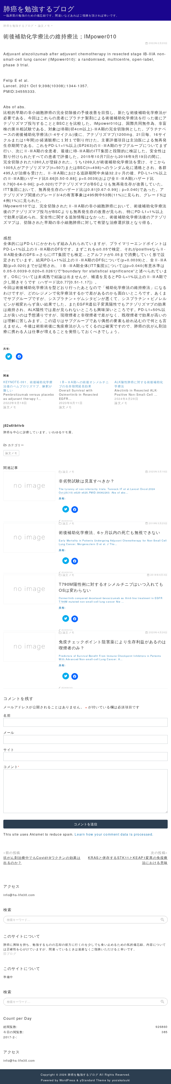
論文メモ (11, 453)
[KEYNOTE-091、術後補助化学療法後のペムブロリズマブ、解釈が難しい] (31, 394)
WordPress (67, 1080)
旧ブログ (9, 953)
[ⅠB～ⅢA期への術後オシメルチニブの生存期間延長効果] (87, 394)
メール (8, 732)
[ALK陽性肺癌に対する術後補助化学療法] (142, 392)
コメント (11, 766)
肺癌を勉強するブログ (39, 8)
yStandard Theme (93, 1080)
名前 (7, 715)
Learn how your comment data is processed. (114, 834)
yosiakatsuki (121, 1080)
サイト (8, 749)
